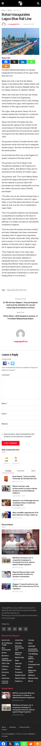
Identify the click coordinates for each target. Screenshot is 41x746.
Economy (5, 672)
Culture (9, 10)
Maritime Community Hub (19, 648)
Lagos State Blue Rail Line (16, 290)
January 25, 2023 (28, 24)
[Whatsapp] (31, 62)
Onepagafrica (11, 734)
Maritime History (18, 653)
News (17, 660)
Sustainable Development (33, 650)
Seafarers (19, 681)
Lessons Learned (5, 682)
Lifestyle (18, 643)
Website (5, 424)
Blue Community (6, 649)
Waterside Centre (32, 671)
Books (4, 653)
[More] (6, 66)
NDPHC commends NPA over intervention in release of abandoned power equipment (20, 548)
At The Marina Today (7, 644)
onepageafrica (14, 24)
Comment (6, 375)
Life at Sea (19, 640)
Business (5, 656)
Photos (18, 669)
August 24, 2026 (9, 552)
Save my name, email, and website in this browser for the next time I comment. (19, 435)
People (17, 666)
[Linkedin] (23, 62)
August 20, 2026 (18, 579)
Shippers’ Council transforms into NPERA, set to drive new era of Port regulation (26, 586)
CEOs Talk (5, 663)
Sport (30, 643)
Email (4, 414)
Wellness (31, 675)
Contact (4, 729)
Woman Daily (33, 678)
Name (5, 403)
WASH (30, 667)
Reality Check (20, 675)
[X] (14, 62)
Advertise (12, 727)
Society (31, 640)
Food (4, 675)
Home (3, 10)
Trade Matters (31, 658)
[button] (5, 363)
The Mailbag (33, 654)
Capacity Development (7, 659)
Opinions (18, 663)
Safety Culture (20, 678)
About (4, 727)
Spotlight (31, 646)
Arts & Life (17, 10)
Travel (30, 661)
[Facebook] (6, 62)
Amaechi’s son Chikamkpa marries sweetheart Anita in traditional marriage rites (26, 503)
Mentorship (19, 657)
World (30, 681)
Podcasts (18, 672)
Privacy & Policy (24, 727)
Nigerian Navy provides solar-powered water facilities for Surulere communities (24, 574)
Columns (5, 666)
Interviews (5, 678)
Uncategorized (34, 664)
